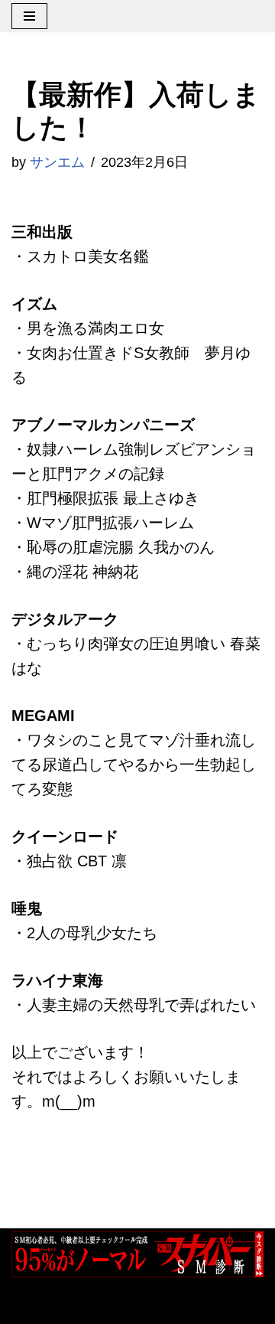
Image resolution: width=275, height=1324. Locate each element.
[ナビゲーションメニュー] (29, 16)
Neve (29, 1305)
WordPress (182, 1305)
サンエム (57, 162)
